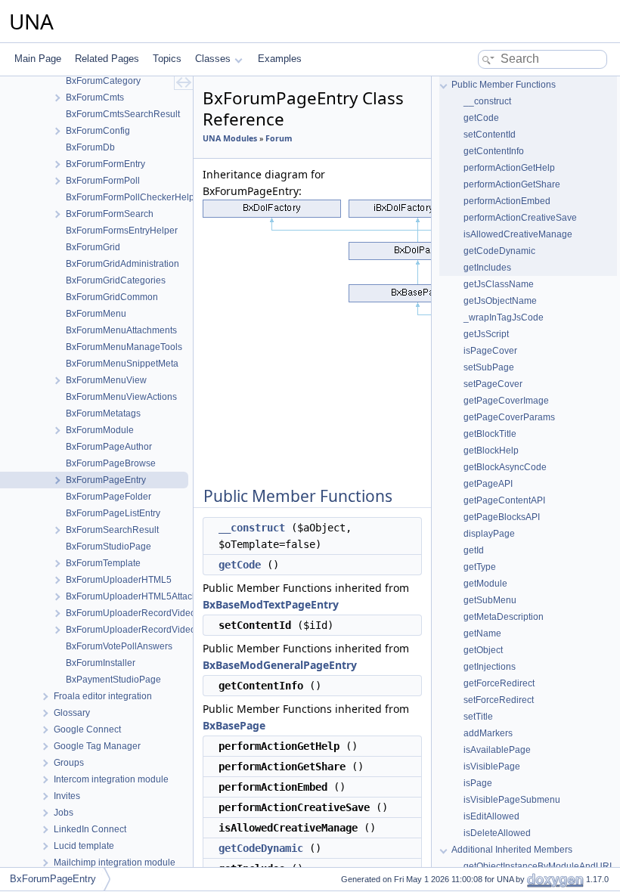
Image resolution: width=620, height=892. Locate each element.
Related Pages (107, 58)
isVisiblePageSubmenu (511, 799)
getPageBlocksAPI (501, 517)
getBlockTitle (489, 434)
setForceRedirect (498, 700)
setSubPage (488, 367)
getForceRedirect (499, 683)
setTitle (478, 716)
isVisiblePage (491, 766)
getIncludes (487, 267)
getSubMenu (489, 600)
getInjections (489, 666)
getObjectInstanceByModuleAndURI (537, 866)
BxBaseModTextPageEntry (271, 604)
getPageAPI (488, 484)
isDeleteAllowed (497, 833)
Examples (280, 58)
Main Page (37, 58)
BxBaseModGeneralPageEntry (280, 665)
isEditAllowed (491, 816)
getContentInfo (493, 151)
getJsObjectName (500, 301)
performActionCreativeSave (520, 217)
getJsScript (486, 334)
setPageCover (492, 384)
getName (482, 633)
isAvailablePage (497, 750)
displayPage (489, 533)
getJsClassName (498, 284)
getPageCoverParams (509, 417)
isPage (477, 783)
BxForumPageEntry (53, 878)
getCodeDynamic (261, 848)
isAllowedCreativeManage (517, 234)
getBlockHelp (491, 450)
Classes (213, 58)
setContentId (489, 134)
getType (479, 567)
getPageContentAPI (504, 500)
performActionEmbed (506, 201)
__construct (252, 528)
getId (473, 550)
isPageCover (490, 350)
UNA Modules (230, 138)
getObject (483, 650)
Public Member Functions (503, 84)
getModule (485, 583)
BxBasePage (234, 725)
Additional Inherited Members (511, 849)
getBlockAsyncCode (505, 467)
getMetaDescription (503, 617)
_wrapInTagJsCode (503, 317)
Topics (167, 58)
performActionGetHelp (509, 168)
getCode (240, 565)
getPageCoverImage (506, 400)
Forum (278, 138)
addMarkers (488, 733)
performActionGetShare (511, 184)
